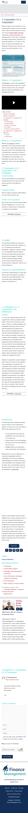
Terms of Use (9, 791)
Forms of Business (7, 559)
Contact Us (14, 788)
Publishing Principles (14, 797)
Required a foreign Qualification (13, 128)
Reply (5, 695)
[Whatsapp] (21, 550)
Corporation (17, 214)
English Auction (8, 594)
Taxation (8, 134)
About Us (7, 788)
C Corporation (5, 83)
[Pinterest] (14, 550)
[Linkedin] (10, 550)
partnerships (15, 469)
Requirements (9, 136)
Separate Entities (9, 123)
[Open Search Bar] (22, 2)
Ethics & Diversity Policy (14, 794)
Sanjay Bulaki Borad (19, 603)
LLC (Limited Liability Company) (15, 32)
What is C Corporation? (9, 114)
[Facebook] (6, 550)
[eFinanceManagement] (5, 2)
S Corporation (10, 143)
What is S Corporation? (9, 115)
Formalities (8, 127)
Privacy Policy (18, 791)
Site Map (21, 788)
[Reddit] (17, 550)
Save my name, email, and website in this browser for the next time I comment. (14, 738)
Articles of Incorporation (11, 125)
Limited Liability (9, 121)
